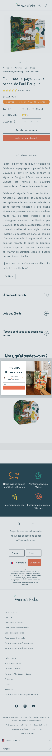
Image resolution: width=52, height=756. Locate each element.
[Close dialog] (49, 362)
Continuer (13, 388)
